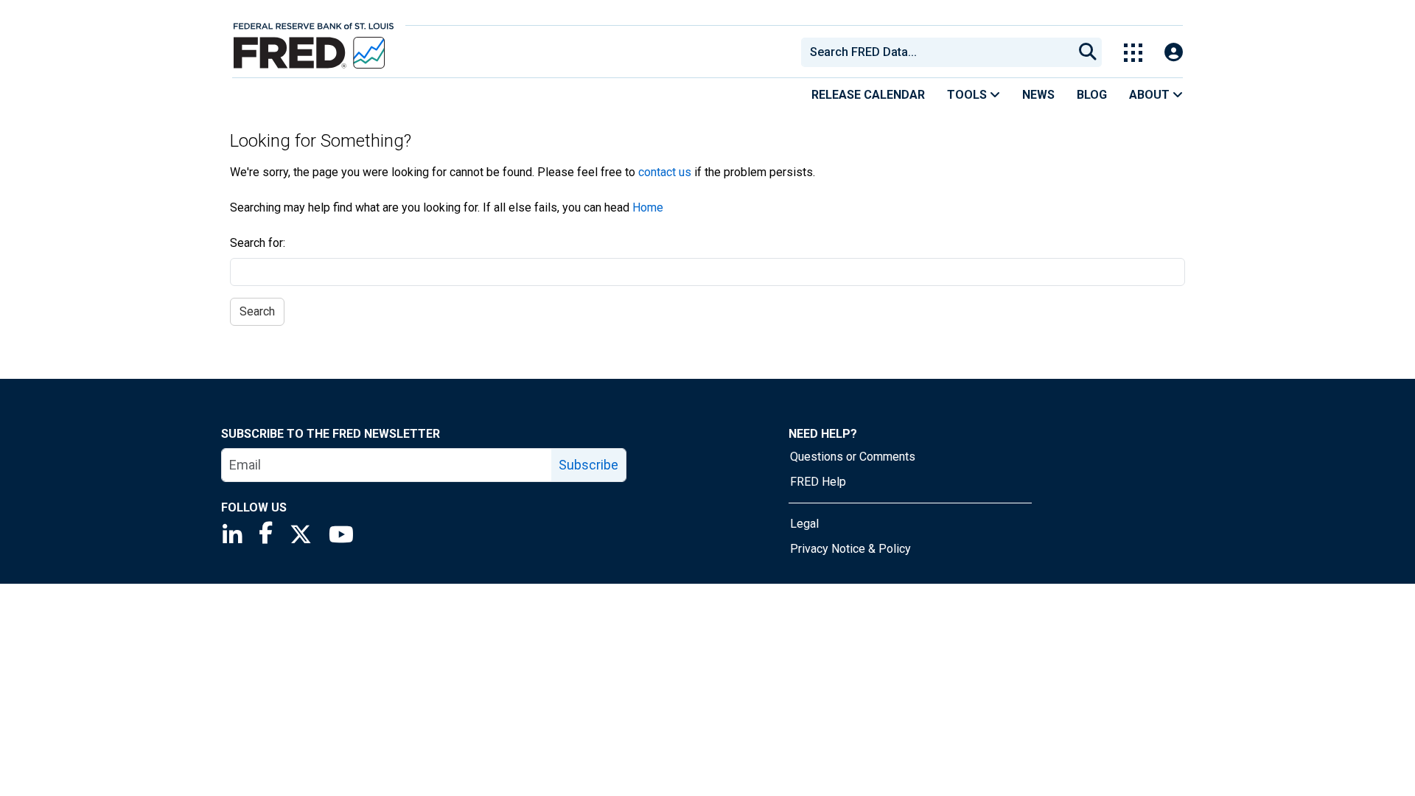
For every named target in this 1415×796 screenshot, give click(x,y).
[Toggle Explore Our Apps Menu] (1133, 52)
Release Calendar (868, 95)
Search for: (257, 243)
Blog (1092, 95)
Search (257, 311)
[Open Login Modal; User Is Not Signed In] (1173, 52)
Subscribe (588, 464)
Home (647, 207)
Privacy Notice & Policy (850, 549)
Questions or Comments (852, 457)
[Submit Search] (1088, 52)
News (1038, 95)
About (1151, 95)
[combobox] (936, 52)
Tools (968, 95)
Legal (804, 524)
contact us (664, 172)
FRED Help (818, 482)
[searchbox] (939, 52)
